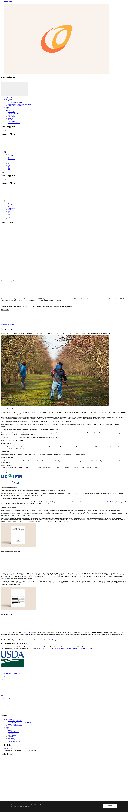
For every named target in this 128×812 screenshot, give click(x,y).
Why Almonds (8, 99)
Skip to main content (6, 1)
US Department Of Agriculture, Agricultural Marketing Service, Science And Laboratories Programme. (64, 648)
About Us (7, 110)
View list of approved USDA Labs (10, 673)
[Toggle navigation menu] (1, 81)
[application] (64, 806)
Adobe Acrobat (26, 632)
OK (2, 309)
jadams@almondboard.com (47, 640)
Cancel (6, 309)
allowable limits (111, 502)
